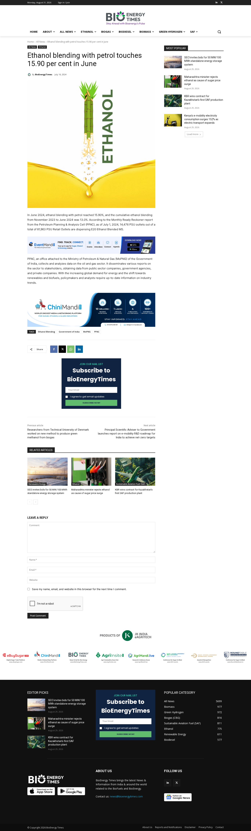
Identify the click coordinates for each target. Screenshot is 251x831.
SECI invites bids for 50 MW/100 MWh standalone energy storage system (203, 61)
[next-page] (35, 502)
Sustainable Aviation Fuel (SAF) (130, 484)
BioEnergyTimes (43, 74)
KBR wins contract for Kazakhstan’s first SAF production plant (203, 100)
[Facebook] (54, 349)
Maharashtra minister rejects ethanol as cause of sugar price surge (202, 80)
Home (30, 41)
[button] (219, 31)
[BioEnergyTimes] (29, 74)
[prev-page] (29, 502)
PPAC (96, 331)
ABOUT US (104, 771)
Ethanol (42, 47)
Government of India (69, 331)
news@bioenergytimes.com (126, 796)
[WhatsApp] (70, 349)
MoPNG (87, 331)
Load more (192, 134)
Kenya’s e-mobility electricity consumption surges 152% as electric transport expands (201, 119)
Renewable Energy (37, 484)
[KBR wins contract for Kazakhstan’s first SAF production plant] (135, 472)
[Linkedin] (216, 3)
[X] (62, 349)
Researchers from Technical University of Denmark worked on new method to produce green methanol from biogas (58, 433)
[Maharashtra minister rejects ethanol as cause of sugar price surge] (91, 472)
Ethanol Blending (46, 331)
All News (40, 41)
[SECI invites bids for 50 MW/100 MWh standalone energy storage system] (47, 472)
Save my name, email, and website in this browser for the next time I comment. (79, 589)
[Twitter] (221, 3)
